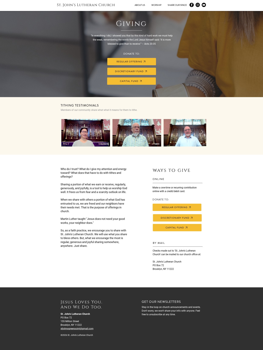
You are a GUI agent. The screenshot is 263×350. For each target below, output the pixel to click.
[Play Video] (86, 133)
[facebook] (191, 5)
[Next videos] (202, 132)
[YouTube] (204, 5)
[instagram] (198, 5)
